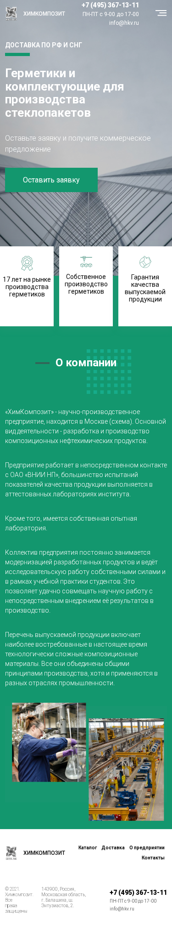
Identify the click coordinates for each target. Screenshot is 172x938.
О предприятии (147, 847)
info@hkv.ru (124, 23)
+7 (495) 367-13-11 (110, 5)
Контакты (153, 857)
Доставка (113, 847)
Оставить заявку (51, 180)
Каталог (87, 847)
